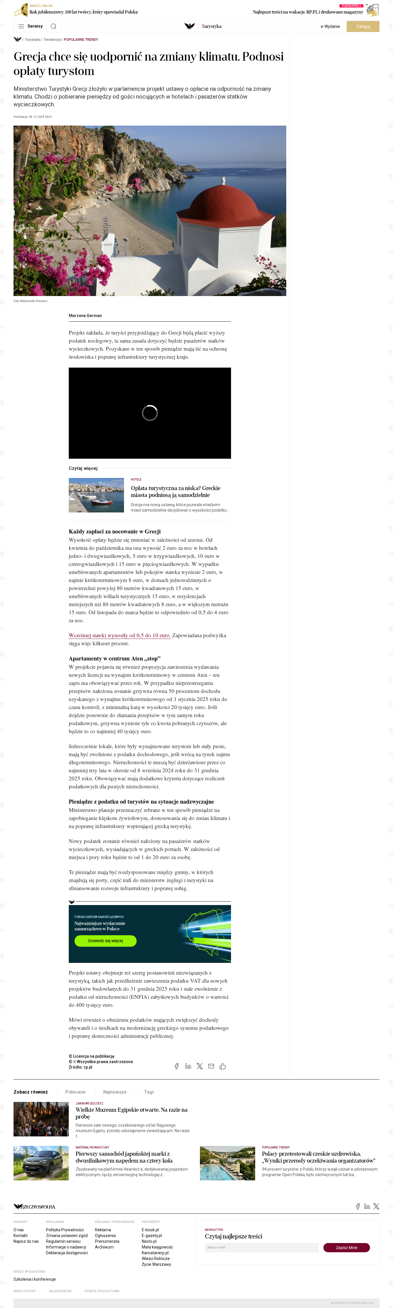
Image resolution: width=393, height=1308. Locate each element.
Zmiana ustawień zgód (67, 1235)
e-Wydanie (330, 26)
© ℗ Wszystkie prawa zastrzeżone (101, 1061)
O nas (19, 1230)
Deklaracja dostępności (67, 1253)
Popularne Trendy (81, 40)
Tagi (148, 1092)
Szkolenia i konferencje (35, 1279)
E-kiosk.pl (150, 1230)
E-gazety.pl (152, 1235)
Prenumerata (107, 1241)
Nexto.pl (149, 1241)
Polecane (75, 1092)
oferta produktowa (102, 1291)
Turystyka (32, 40)
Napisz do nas (26, 1241)
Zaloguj (363, 26)
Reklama (103, 1230)
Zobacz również (31, 1092)
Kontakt (21, 1235)
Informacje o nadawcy (66, 1247)
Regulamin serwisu (63, 1241)
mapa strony (25, 1291)
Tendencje (52, 40)
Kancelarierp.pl (155, 1253)
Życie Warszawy (156, 1264)
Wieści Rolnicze (156, 1258)
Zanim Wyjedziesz (90, 1103)
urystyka (212, 26)
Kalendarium (60, 1291)
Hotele (136, 479)
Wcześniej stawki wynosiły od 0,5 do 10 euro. (120, 635)
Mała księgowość (157, 1247)
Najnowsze (115, 1092)
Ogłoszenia (105, 1235)
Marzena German (85, 315)
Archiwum (104, 1247)
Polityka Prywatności (65, 1230)
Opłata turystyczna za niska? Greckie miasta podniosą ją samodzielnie (176, 492)
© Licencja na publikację (92, 1056)
